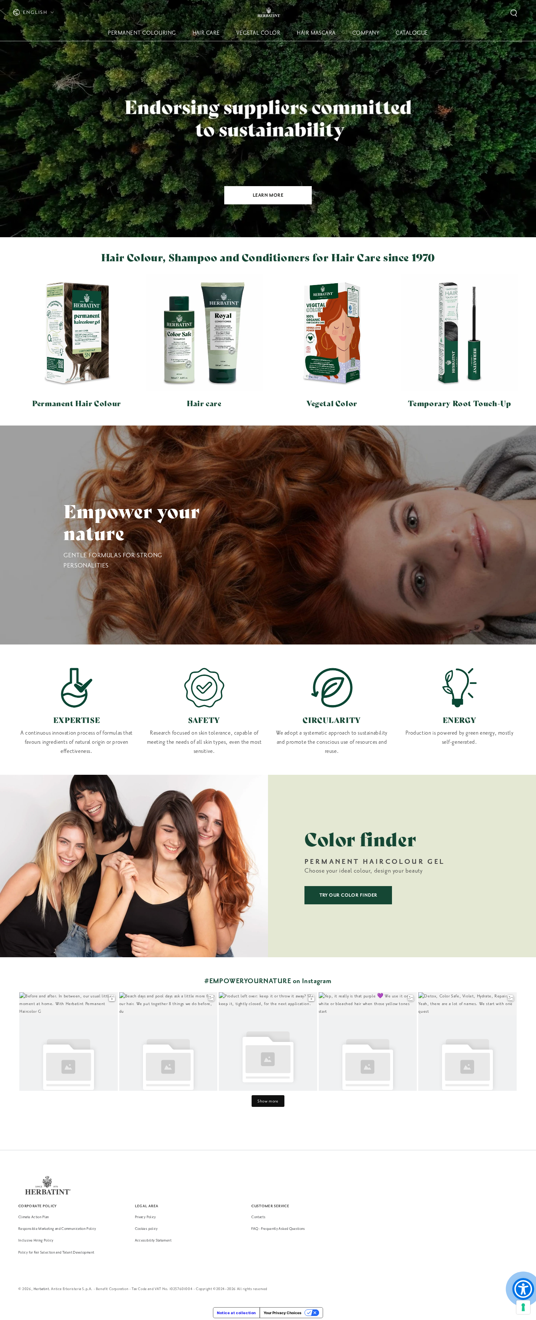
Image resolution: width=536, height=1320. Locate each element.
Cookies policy (146, 1228)
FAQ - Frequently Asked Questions (278, 1228)
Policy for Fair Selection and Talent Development (56, 1252)
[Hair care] (204, 332)
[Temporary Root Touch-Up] (459, 332)
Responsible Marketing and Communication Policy (57, 1228)
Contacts (258, 1217)
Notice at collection (236, 1313)
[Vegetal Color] (331, 332)
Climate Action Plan (33, 1217)
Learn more (268, 195)
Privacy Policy (145, 1217)
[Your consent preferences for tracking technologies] (523, 1307)
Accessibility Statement (153, 1240)
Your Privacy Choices (283, 1313)
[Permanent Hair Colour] (76, 332)
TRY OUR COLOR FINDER (348, 895)
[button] (513, 13)
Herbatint (41, 1288)
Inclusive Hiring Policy (35, 1240)
